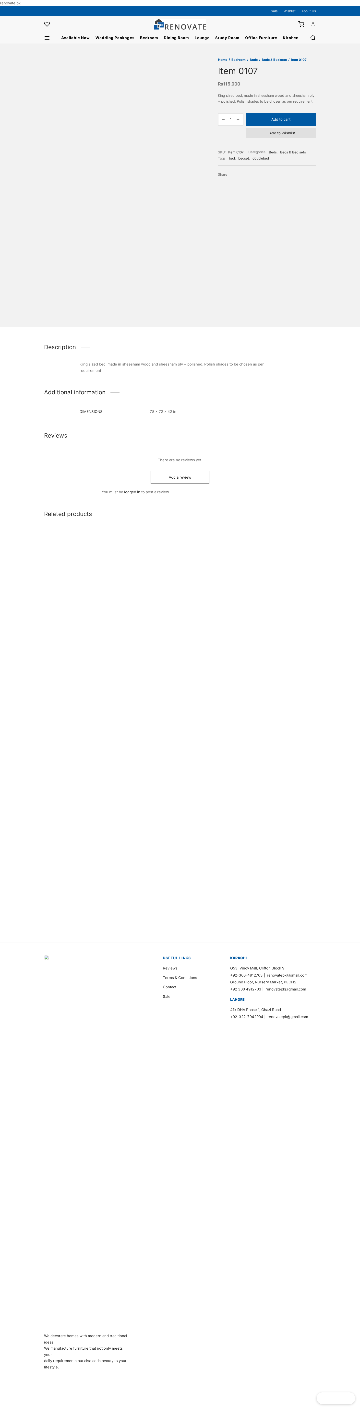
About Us (308, 11)
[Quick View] (83, 553)
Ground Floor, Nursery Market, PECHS (263, 982)
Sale (274, 11)
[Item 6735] (75, 547)
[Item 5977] (284, 712)
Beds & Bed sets (274, 60)
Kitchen (291, 37)
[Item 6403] (145, 712)
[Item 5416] (215, 712)
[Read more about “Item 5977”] (276, 884)
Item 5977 (262, 902)
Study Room (227, 37)
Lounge (202, 37)
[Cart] (301, 24)
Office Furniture (261, 37)
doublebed (260, 158)
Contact (169, 987)
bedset (243, 158)
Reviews (170, 968)
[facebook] (47, 10)
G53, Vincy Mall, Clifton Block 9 (257, 968)
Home (222, 60)
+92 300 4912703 (245, 989)
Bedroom (149, 37)
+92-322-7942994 (246, 1016)
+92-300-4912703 (246, 975)
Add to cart (280, 119)
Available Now (75, 37)
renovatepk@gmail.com (287, 975)
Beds (254, 60)
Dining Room (176, 37)
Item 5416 (192, 902)
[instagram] (57, 10)
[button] (67, 553)
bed (232, 158)
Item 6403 (123, 902)
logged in (132, 492)
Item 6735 (53, 572)
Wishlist (290, 11)
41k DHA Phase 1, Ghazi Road (255, 1009)
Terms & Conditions (180, 977)
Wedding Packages (115, 37)
